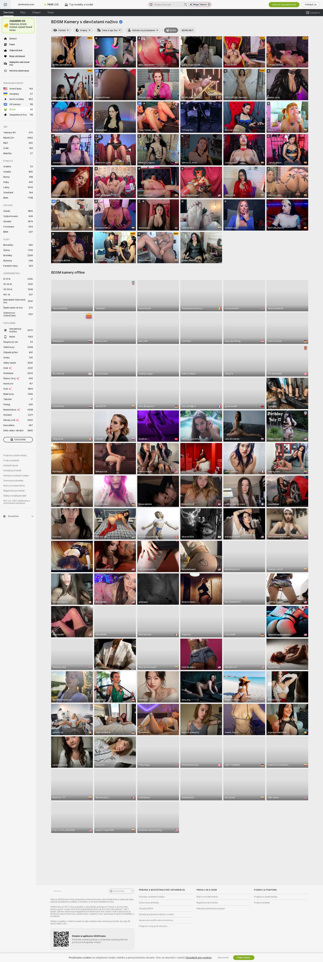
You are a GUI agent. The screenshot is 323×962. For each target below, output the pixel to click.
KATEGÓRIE (20, 439)
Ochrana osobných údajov (16, 475)
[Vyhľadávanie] (185, 4)
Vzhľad (61, 30)
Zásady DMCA (146, 908)
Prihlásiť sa (310, 4)
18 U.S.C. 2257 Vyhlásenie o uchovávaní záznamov (16, 502)
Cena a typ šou (109, 30)
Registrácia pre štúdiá (14, 491)
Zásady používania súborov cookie (156, 914)
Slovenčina (119, 891)
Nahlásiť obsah (10, 465)
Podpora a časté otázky (15, 455)
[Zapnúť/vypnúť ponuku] (5, 4)
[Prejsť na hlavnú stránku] (26, 4)
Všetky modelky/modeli (14, 496)
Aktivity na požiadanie (143, 30)
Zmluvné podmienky (13, 480)
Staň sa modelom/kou (14, 486)
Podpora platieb (11, 460)
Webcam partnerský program (210, 908)
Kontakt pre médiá (12, 470)
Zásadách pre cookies (199, 957)
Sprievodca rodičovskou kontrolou (156, 920)
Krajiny (83, 30)
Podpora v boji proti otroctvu (153, 926)
